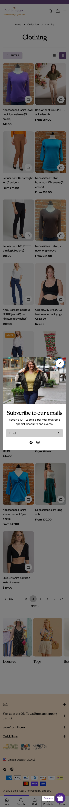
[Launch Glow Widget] (60, 798)
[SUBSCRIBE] (58, 433)
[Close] (60, 363)
